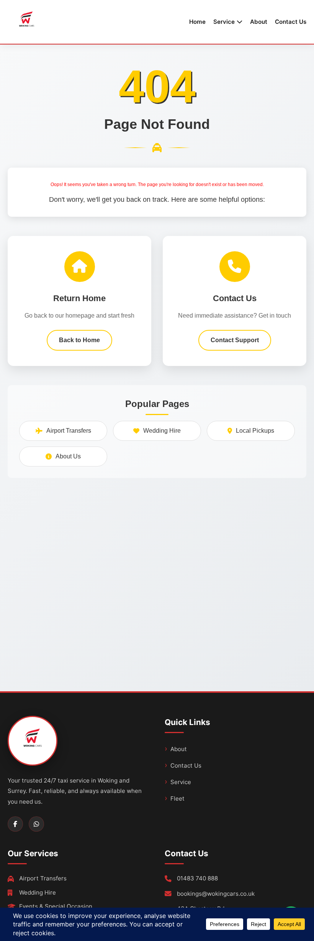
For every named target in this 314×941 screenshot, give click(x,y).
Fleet (177, 798)
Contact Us (290, 21)
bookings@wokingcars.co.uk (216, 893)
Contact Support (235, 340)
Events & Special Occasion (55, 906)
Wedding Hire (162, 430)
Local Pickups (255, 430)
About (258, 21)
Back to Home (79, 340)
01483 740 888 (197, 878)
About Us (68, 456)
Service (180, 782)
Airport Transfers (68, 430)
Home (197, 21)
